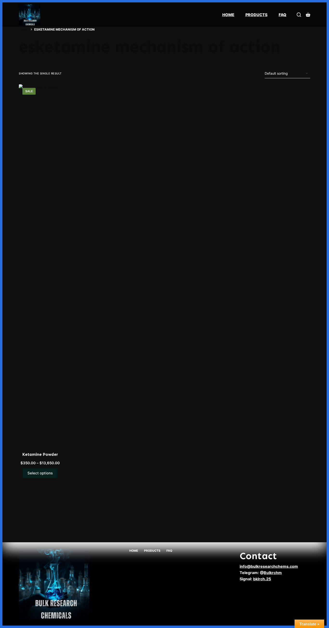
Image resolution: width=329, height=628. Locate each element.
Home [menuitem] (228, 14)
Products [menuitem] (256, 14)
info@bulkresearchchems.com (269, 566)
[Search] (299, 15)
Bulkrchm (273, 572)
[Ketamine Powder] (40, 264)
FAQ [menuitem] (282, 14)
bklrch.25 (262, 578)
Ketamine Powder (40, 454)
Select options (40, 473)
